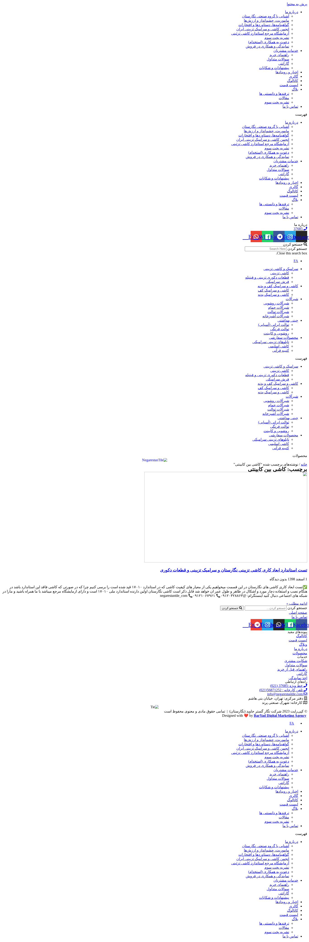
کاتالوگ (292, 81)
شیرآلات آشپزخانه (275, 316)
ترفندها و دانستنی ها (274, 94)
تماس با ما (290, 106)
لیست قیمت (289, 85)
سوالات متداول (278, 59)
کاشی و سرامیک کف (273, 290)
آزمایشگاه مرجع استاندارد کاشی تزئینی (260, 33)
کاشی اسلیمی (278, 346)
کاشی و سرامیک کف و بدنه (278, 286)
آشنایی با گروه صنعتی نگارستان (265, 16)
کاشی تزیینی (279, 273)
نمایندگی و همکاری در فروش (267, 46)
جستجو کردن (297, 249)
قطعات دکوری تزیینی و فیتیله (267, 277)
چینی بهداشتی (288, 320)
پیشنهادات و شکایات (274, 68)
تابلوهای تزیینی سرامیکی (270, 342)
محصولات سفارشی (283, 338)
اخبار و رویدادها (287, 72)
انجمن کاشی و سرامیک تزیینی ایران (262, 29)
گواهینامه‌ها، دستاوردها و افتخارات (263, 25)
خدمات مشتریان (285, 51)
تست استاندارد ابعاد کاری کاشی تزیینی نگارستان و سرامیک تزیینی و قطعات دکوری (233, 570)
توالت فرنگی (279, 329)
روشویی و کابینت (276, 333)
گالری (293, 76)
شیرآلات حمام (278, 307)
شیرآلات (292, 299)
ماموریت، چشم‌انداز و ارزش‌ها (266, 20)
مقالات (284, 98)
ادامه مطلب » (296, 603)
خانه (304, 464)
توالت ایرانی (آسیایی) (273, 325)
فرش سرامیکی (277, 282)
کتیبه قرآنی (280, 350)
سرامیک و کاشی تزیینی (281, 269)
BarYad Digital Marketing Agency (280, 715)
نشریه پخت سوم (276, 38)
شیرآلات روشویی (276, 303)
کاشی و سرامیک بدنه (273, 294)
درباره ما (291, 12)
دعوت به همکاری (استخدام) (268, 42)
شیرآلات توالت (278, 312)
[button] (154, 114)
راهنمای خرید (279, 55)
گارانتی (283, 63)
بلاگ (295, 89)
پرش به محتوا (297, 4)
